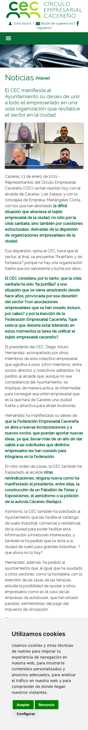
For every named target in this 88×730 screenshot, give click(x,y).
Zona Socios (22, 23)
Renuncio (47, 705)
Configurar (26, 714)
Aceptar (23, 705)
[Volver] (43, 78)
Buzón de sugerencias (56, 23)
